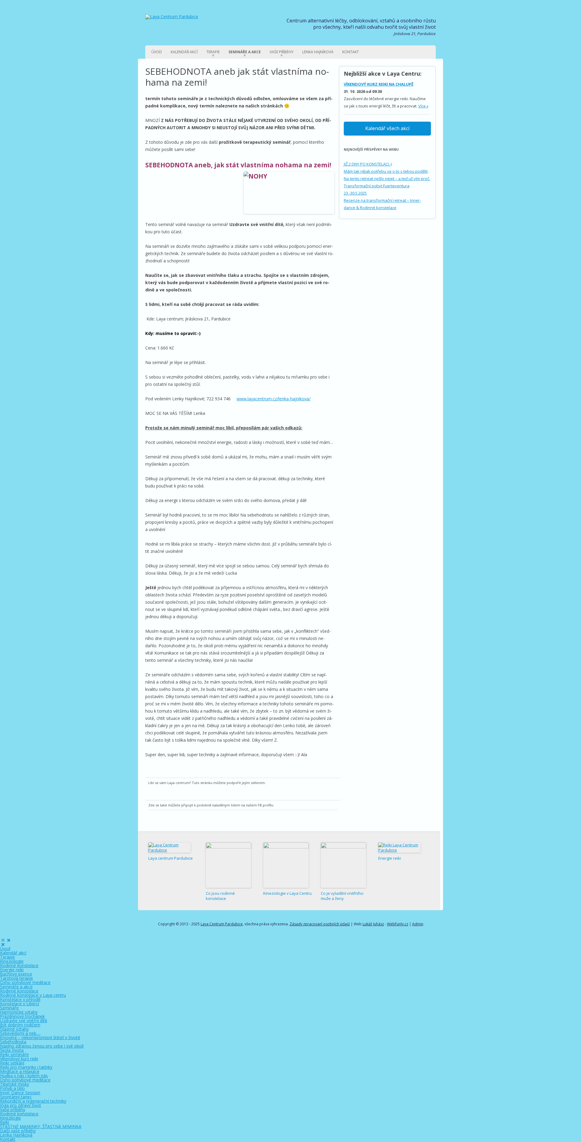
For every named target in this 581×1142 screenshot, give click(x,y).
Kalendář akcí (184, 51)
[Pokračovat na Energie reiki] (399, 847)
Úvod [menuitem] (5, 948)
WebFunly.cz (397, 924)
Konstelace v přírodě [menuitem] (20, 999)
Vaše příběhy (282, 51)
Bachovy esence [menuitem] (16, 974)
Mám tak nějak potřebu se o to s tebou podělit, (386, 171)
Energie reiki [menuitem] (12, 970)
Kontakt (350, 51)
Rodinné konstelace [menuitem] (19, 965)
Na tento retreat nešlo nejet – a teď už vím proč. (387, 178)
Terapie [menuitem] (7, 957)
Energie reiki (389, 858)
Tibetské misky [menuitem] (14, 1084)
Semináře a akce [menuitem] (16, 986)
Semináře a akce (244, 51)
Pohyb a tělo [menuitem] (12, 1088)
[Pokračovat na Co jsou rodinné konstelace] (228, 865)
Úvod (156, 51)
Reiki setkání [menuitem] (12, 1063)
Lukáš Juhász (373, 924)
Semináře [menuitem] (9, 1008)
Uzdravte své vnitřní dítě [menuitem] (23, 1020)
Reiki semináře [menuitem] (14, 1054)
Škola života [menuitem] (12, 1050)
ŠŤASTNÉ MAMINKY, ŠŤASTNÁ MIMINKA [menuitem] (40, 1126)
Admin (417, 924)
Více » (423, 106)
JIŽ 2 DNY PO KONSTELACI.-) (368, 164)
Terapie (213, 51)
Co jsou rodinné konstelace (220, 896)
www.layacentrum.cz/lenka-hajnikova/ (273, 399)
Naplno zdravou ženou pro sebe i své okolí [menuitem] (42, 1046)
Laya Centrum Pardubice (222, 924)
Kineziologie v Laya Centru (287, 893)
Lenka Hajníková (317, 51)
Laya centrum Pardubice (170, 858)
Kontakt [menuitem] (7, 1139)
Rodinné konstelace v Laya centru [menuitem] (33, 995)
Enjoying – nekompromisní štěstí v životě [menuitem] (40, 1037)
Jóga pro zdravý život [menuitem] (20, 1105)
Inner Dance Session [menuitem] (20, 1092)
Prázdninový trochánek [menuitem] (22, 1016)
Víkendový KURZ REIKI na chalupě (378, 84)
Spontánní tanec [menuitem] (16, 1097)
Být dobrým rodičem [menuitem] (20, 1025)
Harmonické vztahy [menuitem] (19, 1012)
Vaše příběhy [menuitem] (12, 1109)
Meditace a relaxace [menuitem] (19, 1071)
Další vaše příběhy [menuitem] (18, 1131)
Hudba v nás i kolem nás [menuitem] (24, 1075)
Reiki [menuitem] (4, 1122)
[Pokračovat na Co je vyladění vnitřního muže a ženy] (343, 865)
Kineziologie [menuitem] (12, 961)
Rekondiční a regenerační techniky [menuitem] (33, 1101)
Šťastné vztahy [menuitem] (14, 1029)
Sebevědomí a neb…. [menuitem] (20, 1033)
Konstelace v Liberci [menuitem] (19, 1003)
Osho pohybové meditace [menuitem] (25, 982)
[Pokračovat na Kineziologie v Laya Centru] (286, 865)
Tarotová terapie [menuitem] (16, 978)
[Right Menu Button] (6, 940)
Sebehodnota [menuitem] (13, 1042)
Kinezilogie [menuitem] (10, 1118)
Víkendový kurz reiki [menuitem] (19, 1059)
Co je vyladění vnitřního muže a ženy (342, 896)
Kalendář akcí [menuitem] (13, 953)
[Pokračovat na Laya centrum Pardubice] (169, 847)
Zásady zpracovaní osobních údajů (320, 924)
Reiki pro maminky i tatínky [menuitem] (26, 1067)
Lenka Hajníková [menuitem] (16, 1135)
